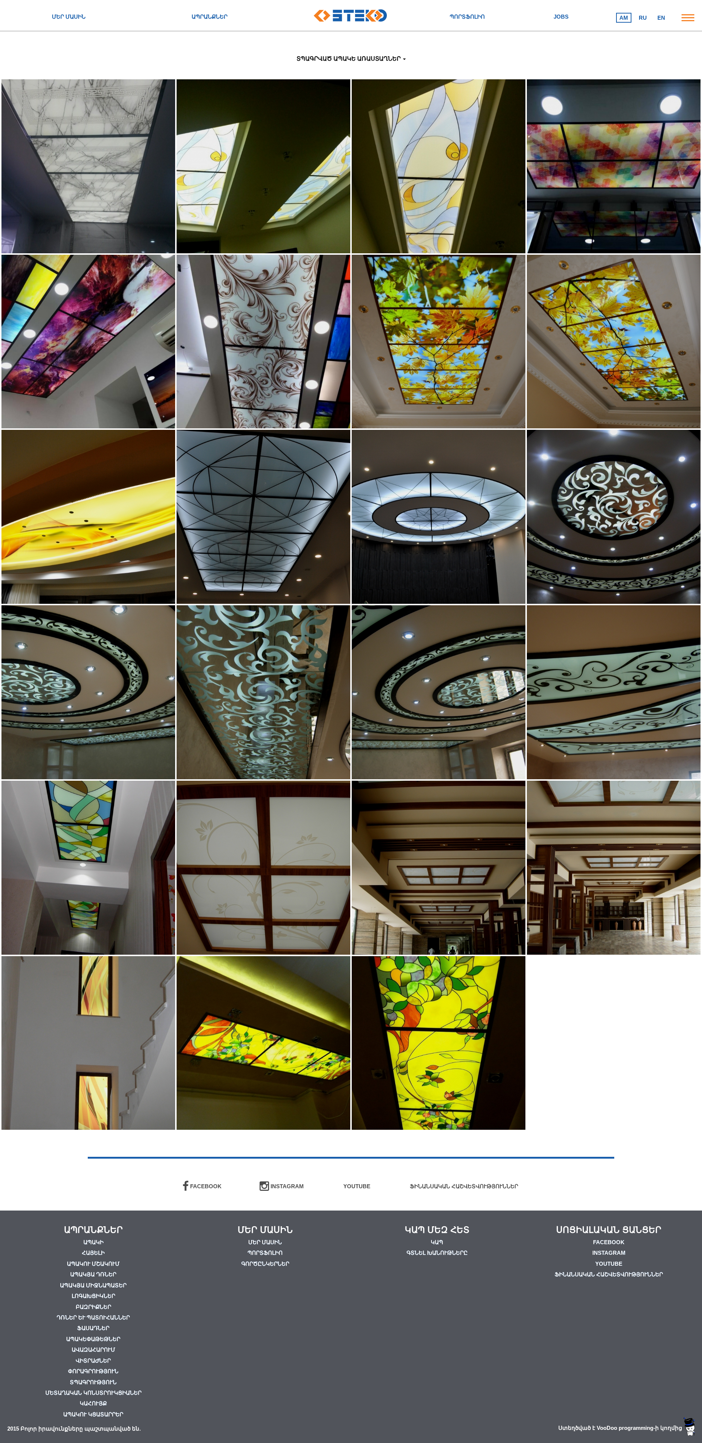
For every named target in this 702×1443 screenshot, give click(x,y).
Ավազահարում (93, 1350)
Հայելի (93, 1253)
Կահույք (93, 1403)
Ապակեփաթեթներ (93, 1339)
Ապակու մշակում (93, 1264)
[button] (351, 59)
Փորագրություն (93, 1371)
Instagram (609, 1253)
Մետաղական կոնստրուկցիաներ (93, 1393)
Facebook (608, 1242)
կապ (437, 1242)
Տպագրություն (93, 1382)
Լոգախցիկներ (93, 1296)
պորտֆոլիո (467, 17)
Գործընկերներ (265, 1264)
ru (643, 18)
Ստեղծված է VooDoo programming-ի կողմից (621, 1428)
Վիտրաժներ (93, 1360)
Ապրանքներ (209, 17)
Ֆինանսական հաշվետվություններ (609, 1274)
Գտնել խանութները (437, 1253)
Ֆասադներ (93, 1328)
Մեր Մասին (69, 17)
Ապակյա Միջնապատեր (93, 1285)
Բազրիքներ (93, 1307)
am (623, 18)
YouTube (608, 1264)
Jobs (561, 17)
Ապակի (93, 1242)
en (661, 18)
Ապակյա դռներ (93, 1274)
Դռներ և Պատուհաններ (93, 1317)
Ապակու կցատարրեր (93, 1414)
